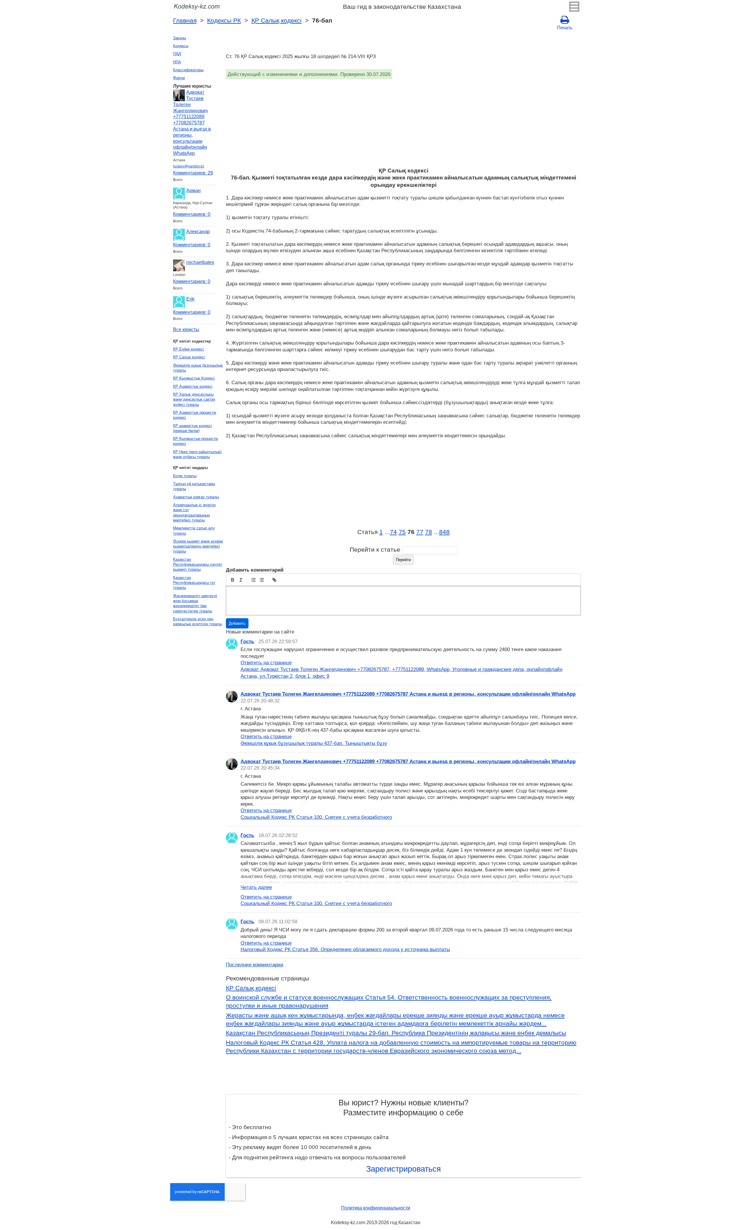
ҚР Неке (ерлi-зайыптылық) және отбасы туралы (197, 454)
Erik (190, 299)
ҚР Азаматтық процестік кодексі (194, 415)
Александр (198, 231)
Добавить (237, 623)
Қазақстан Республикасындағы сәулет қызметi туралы (197, 564)
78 (428, 532)
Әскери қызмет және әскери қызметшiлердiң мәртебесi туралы (198, 546)
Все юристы (186, 329)
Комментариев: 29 (193, 172)
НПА (177, 62)
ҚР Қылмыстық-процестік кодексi (195, 441)
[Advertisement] (402, 123)
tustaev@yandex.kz (188, 166)
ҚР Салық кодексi (276, 20)
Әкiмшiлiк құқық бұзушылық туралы (198, 367)
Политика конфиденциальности (375, 1207)
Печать (564, 27)
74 (393, 532)
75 (402, 532)
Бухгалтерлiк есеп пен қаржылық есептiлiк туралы (197, 621)
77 (419, 532)
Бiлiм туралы (185, 476)
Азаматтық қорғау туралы (196, 497)
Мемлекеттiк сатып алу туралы (194, 530)
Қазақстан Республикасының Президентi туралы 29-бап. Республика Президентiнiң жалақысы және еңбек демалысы (396, 1032)
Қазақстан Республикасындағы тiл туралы (194, 582)
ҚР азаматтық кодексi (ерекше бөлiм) (192, 428)
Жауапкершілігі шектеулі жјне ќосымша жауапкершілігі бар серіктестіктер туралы (195, 603)
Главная (185, 20)
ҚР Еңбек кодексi (188, 349)
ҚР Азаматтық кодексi (192, 386)
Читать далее (256, 887)
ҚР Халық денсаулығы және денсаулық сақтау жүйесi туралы (194, 399)
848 (444, 532)
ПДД (177, 54)
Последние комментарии (254, 965)
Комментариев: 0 (191, 214)
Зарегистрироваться (403, 1169)
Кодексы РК (224, 20)
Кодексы (180, 46)
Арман (193, 190)
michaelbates (200, 262)
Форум (179, 78)
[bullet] (262, 579)
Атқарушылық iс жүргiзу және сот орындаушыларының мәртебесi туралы (194, 512)
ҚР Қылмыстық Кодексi (194, 378)
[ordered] (253, 579)
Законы (179, 38)
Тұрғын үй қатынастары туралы (194, 486)
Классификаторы (188, 70)
